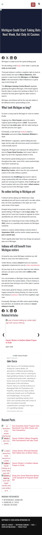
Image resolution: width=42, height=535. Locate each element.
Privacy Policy (22, 527)
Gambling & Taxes (11, 502)
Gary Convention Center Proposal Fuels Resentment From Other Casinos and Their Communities (16, 342)
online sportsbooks (33, 265)
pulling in (15, 295)
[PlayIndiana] (20, 4)
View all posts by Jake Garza (15, 411)
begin (19, 66)
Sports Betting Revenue (9, 527)
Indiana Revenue (11, 505)
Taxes (33, 525)
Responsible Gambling (13, 500)
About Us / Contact (7, 525)
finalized (24, 132)
